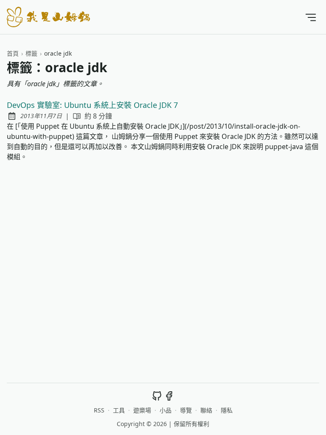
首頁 (13, 53)
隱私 (227, 410)
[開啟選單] (310, 17)
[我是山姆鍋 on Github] (157, 395)
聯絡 (206, 410)
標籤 (31, 53)
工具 (119, 410)
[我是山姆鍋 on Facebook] (169, 395)
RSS (99, 410)
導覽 (186, 410)
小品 (165, 410)
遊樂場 (142, 410)
